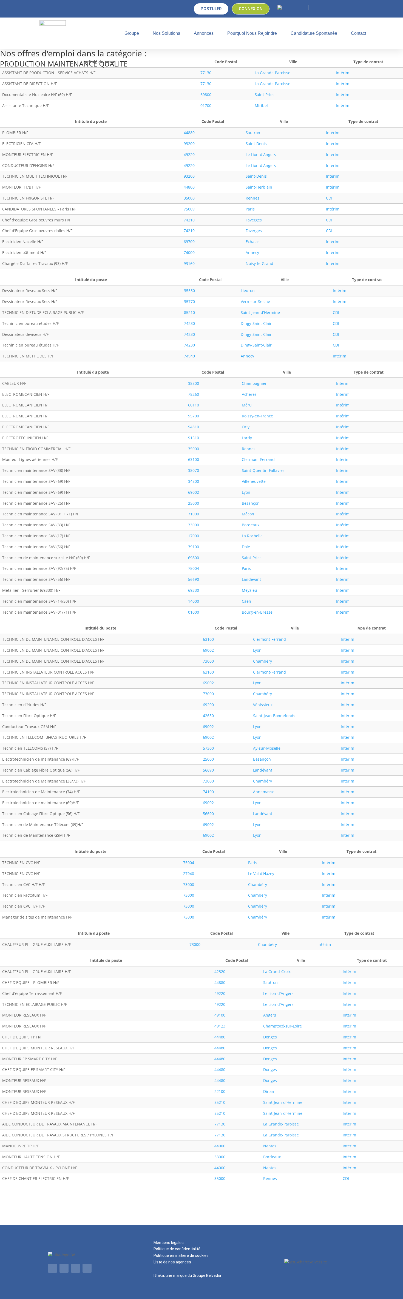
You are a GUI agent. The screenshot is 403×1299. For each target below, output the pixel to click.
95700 (193, 415)
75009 (189, 209)
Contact (358, 33)
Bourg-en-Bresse (257, 612)
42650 (208, 715)
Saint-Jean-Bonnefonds (274, 715)
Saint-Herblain (259, 187)
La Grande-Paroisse (272, 72)
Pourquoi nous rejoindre (252, 33)
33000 (193, 524)
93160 (189, 263)
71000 (193, 513)
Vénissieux (263, 704)
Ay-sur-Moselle (266, 748)
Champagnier (254, 383)
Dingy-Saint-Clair (256, 323)
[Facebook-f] (75, 1268)
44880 (189, 132)
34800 (193, 481)
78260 (193, 394)
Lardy (247, 437)
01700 (205, 105)
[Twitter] (64, 1268)
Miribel (261, 105)
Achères (249, 394)
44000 (219, 1145)
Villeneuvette (254, 481)
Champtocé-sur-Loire (282, 1026)
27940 (188, 873)
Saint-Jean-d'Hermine (260, 312)
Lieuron (248, 290)
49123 (219, 1026)
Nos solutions (166, 33)
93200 (189, 143)
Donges (270, 1037)
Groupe (131, 33)
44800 (189, 187)
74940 (189, 356)
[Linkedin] (52, 1268)
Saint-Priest (265, 94)
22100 (219, 1091)
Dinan (268, 1091)
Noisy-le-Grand (259, 263)
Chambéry (262, 661)
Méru (247, 405)
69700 (189, 241)
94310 (193, 426)
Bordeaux (250, 524)
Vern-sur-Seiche (255, 301)
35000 (189, 198)
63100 (193, 459)
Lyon (246, 492)
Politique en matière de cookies (181, 1255)
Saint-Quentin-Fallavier (263, 470)
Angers (269, 1015)
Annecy (252, 252)
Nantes (269, 1145)
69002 (193, 492)
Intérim (342, 72)
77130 (205, 72)
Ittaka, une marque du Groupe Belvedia (187, 1275)
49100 (219, 1015)
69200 (208, 704)
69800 (205, 94)
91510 (193, 437)
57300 (208, 748)
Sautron (253, 132)
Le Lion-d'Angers (261, 154)
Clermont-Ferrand (258, 459)
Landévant (251, 579)
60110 (193, 405)
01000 (193, 612)
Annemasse (263, 791)
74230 (189, 323)
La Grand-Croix (277, 971)
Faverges (254, 220)
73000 (208, 661)
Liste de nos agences (172, 1262)
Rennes (252, 198)
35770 (189, 301)
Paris (250, 209)
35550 (189, 290)
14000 (193, 601)
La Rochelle (252, 535)
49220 (189, 154)
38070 (193, 470)
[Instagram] (87, 1268)
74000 (189, 252)
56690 (193, 579)
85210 (189, 312)
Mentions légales (169, 1242)
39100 (193, 546)
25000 (193, 503)
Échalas (253, 241)
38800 (193, 383)
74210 (189, 220)
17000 (193, 535)
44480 (219, 1037)
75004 (193, 568)
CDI (329, 198)
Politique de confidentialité (177, 1249)
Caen (246, 601)
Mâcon (248, 513)
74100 (208, 791)
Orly (245, 426)
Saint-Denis (256, 143)
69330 (193, 590)
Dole (246, 546)
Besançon (251, 503)
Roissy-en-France (257, 415)
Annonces (204, 33)
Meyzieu (249, 590)
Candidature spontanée (314, 33)
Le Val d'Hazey (261, 873)
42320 (219, 971)
